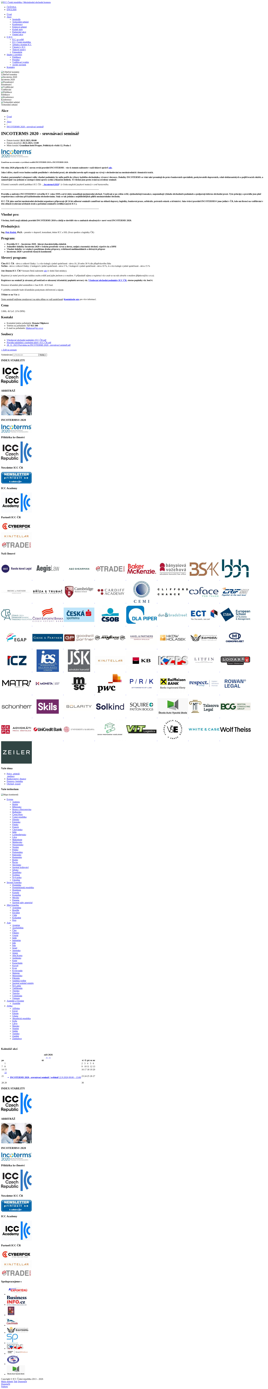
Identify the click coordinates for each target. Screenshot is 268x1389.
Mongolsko (17, 975)
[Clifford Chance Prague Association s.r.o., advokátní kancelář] (173, 602)
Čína (14, 930)
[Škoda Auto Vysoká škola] (16, 1374)
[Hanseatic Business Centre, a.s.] (110, 648)
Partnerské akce (19, 32)
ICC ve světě (18, 39)
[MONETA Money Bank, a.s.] (48, 694)
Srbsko (15, 870)
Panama (15, 900)
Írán (14, 945)
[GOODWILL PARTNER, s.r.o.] (79, 648)
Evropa (10, 799)
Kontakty (11, 67)
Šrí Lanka (16, 986)
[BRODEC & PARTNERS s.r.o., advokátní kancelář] (16, 602)
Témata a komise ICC (22, 44)
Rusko (15, 860)
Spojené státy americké (22, 902)
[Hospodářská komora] (18, 1332)
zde (110, 167)
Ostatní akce (17, 34)
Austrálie (16, 1003)
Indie (14, 938)
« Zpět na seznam (9, 350)
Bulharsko (16, 812)
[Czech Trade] (12, 1325)
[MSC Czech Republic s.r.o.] (79, 694)
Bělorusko (16, 807)
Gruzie (15, 935)
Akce (9, 17)
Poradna (16, 59)
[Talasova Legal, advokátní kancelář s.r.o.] (204, 717)
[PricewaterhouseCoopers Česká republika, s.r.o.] (110, 694)
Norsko (15, 847)
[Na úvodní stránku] (26, 2)
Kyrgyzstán (17, 970)
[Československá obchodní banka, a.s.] (110, 625)
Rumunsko (17, 857)
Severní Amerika (14, 882)
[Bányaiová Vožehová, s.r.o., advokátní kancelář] (173, 579)
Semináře (16, 19)
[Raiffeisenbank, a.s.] (173, 694)
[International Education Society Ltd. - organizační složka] (48, 671)
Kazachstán (17, 963)
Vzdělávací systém (20, 62)
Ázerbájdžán (17, 928)
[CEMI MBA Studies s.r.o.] (141, 602)
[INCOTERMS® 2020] (16, 432)
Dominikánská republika (23, 887)
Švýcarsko (16, 877)
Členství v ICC (19, 47)
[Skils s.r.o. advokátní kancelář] (48, 717)
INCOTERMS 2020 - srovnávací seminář (25, 126)
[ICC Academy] (16, 512)
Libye (14, 1023)
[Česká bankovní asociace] (16, 625)
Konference (17, 24)
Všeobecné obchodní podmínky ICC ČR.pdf (26, 340)
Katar (14, 960)
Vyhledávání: (7, 355)
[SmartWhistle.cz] (18, 1353)
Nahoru (4, 1386)
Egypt (15, 1011)
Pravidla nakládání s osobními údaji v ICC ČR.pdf (29, 342)
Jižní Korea (17, 955)
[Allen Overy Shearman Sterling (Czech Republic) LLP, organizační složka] (79, 579)
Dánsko (15, 819)
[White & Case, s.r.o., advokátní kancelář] (204, 740)
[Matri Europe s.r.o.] (16, 694)
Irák (14, 943)
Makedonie (17, 839)
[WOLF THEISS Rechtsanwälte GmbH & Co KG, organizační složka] (235, 740)
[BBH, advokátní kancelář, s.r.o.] (235, 579)
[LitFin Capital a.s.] (204, 671)
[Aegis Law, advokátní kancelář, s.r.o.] (48, 579)
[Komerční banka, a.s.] (141, 671)
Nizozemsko (17, 845)
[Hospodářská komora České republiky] (204, 648)
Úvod (9, 14)
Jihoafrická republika (21, 1018)
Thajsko (15, 991)
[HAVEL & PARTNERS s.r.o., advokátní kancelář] (141, 648)
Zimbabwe (17, 1038)
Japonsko (16, 950)
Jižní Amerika (13, 905)
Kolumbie (16, 918)
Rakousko (16, 855)
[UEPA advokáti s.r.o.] (16, 740)
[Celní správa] (11, 1315)
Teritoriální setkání (20, 22)
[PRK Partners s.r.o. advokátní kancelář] (141, 694)
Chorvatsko (17, 829)
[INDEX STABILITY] (16, 385)
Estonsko (16, 822)
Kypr (14, 968)
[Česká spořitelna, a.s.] (79, 625)
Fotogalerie (17, 52)
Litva (14, 837)
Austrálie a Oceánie (15, 1001)
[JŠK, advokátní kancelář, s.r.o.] (79, 671)
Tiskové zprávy (19, 49)
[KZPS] (15, 1348)
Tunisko (15, 1033)
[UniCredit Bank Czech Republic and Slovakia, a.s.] (48, 740)
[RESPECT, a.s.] (204, 694)
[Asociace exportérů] (18, 1294)
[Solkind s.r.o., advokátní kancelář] (110, 717)
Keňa (14, 1021)
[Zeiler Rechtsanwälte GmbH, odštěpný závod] (16, 763)
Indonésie (16, 940)
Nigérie (15, 1028)
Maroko (15, 1026)
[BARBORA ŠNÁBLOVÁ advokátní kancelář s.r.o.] (204, 579)
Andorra (16, 802)
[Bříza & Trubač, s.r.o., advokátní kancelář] (48, 602)
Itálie (14, 832)
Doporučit (22, 1381)
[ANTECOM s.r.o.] (110, 579)
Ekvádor (16, 912)
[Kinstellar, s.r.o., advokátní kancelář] (110, 671)
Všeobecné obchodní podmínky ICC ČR (107, 280)
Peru (14, 920)
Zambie (15, 1036)
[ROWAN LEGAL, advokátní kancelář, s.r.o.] (235, 694)
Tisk (15, 1381)
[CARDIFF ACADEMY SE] (110, 602)
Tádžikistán (17, 988)
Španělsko (16, 872)
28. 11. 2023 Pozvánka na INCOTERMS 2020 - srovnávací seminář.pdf (38, 345)
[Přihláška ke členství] (16, 462)
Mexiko (15, 897)
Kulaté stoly (17, 29)
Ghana (15, 1016)
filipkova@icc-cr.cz (34, 328)
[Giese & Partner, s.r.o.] (48, 648)
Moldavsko (17, 842)
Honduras (16, 890)
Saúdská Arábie (19, 980)
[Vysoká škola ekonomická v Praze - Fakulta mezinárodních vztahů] (173, 740)
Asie (9, 923)
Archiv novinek (19, 65)
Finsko (15, 824)
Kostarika (16, 895)
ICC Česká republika (21, 42)
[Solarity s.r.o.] (79, 717)
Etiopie (15, 1013)
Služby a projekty (14, 54)
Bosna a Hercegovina (21, 809)
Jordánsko (16, 958)
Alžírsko (16, 1008)
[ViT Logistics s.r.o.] (141, 740)
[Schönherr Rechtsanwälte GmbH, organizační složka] (16, 717)
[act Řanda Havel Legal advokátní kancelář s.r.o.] (16, 579)
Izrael (14, 948)
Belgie (15, 804)
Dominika (16, 885)
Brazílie (15, 910)
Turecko (16, 993)
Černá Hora (17, 814)
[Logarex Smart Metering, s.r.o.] (235, 671)
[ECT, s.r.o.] (204, 625)
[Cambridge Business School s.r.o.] (79, 602)
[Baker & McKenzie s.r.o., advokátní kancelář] (141, 579)
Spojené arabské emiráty (23, 983)
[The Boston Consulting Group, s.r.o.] (235, 717)
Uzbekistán (17, 996)
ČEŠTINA (11, 7)
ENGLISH (11, 9)
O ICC (10, 37)
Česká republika (19, 817)
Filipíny (15, 933)
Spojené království (20, 867)
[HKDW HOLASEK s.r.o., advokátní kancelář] (173, 648)
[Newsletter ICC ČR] (16, 483)
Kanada (15, 892)
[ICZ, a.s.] (16, 671)
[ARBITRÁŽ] (16, 414)
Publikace (16, 57)
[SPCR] (12, 1343)
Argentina (16, 907)
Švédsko (16, 875)
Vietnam (16, 998)
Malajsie (16, 973)
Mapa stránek (7, 1381)
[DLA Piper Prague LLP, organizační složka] (141, 625)
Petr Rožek (10, 232)
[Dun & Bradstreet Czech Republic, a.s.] (173, 625)
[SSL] (13, 1364)
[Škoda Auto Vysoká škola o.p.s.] (173, 717)
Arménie (16, 925)
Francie (15, 827)
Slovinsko (16, 865)
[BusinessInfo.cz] (17, 1304)
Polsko (15, 850)
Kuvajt (15, 965)
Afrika (9, 1006)
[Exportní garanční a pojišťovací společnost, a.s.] (16, 648)
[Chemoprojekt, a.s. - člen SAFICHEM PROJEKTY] (235, 648)
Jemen (15, 953)
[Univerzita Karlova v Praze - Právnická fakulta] (79, 740)
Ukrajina (16, 880)
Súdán (15, 1031)
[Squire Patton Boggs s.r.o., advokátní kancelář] (141, 717)
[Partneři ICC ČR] (16, 530)
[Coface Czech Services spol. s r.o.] (204, 602)
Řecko (15, 862)
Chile (14, 915)
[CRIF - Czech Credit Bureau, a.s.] (235, 602)
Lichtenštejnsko (19, 834)
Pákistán (16, 978)
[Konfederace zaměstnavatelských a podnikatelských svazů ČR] (173, 671)
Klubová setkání (19, 27)
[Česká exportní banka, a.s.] (48, 625)
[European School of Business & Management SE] (235, 625)
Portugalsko (17, 852)
